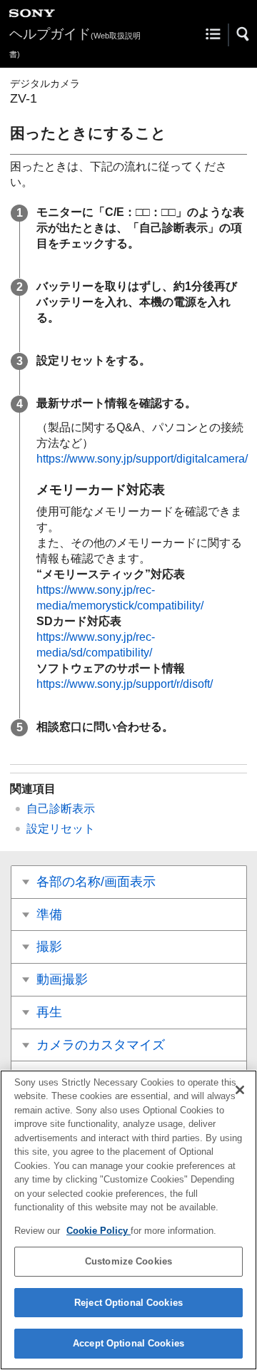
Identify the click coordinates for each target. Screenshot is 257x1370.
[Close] (240, 1090)
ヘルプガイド (75, 42)
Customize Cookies (128, 1261)
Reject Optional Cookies (128, 1302)
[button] (243, 34)
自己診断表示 (60, 809)
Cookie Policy (98, 1230)
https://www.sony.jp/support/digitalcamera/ (142, 459)
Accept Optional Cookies (128, 1343)
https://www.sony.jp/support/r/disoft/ (124, 684)
